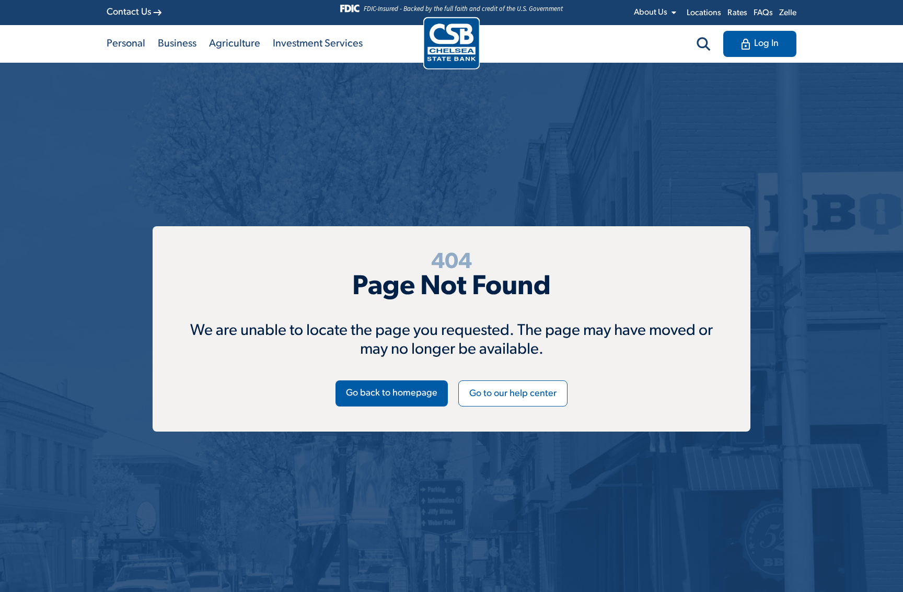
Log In (766, 44)
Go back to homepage (391, 393)
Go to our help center (513, 394)
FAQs (763, 13)
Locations (704, 13)
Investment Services (318, 44)
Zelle (787, 13)
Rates (737, 13)
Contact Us (129, 12)
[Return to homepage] (451, 43)
